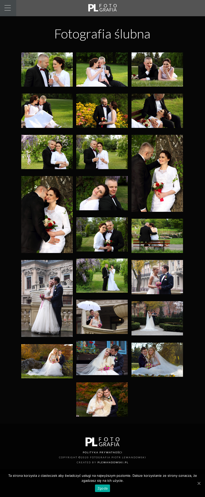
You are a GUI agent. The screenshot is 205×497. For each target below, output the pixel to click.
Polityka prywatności (102, 452)
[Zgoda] (198, 483)
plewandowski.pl (113, 462)
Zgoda (103, 488)
